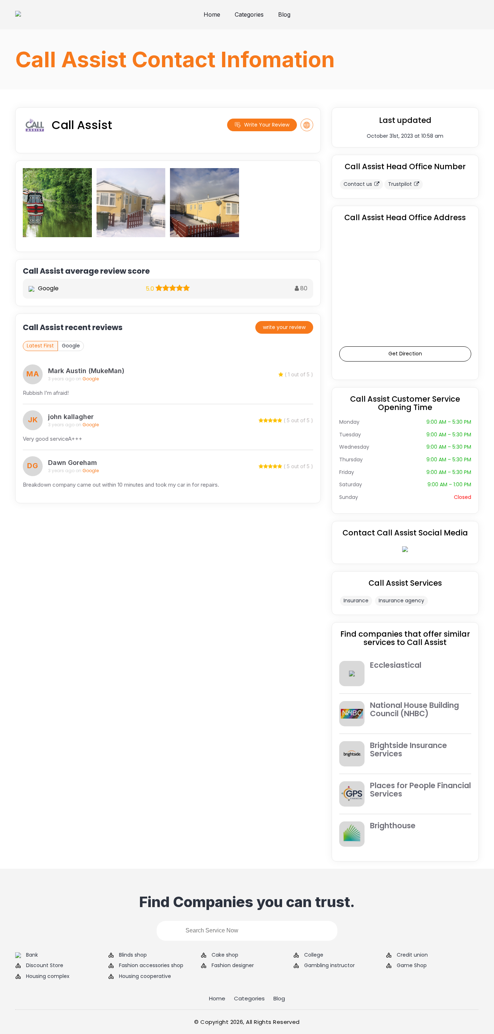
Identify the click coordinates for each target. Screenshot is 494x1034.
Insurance (356, 600)
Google (71, 345)
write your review (284, 327)
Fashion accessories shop (151, 965)
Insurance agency (401, 600)
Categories (249, 14)
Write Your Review (266, 124)
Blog (284, 14)
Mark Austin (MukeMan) (86, 371)
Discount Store (44, 965)
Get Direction (405, 353)
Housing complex (47, 976)
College (313, 955)
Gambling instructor (329, 965)
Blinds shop (133, 955)
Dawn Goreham (72, 462)
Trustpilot (400, 184)
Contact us (358, 184)
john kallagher (71, 416)
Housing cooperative (145, 976)
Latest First (40, 345)
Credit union (412, 955)
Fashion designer (233, 965)
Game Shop (412, 965)
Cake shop (225, 955)
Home (212, 14)
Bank (32, 955)
